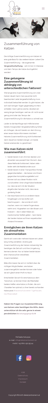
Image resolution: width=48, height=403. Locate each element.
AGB (23, 372)
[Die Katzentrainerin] (14, 9)
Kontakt (23, 382)
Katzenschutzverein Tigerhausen (28, 290)
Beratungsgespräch (26, 313)
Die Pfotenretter (10, 294)
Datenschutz (23, 375)
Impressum (23, 379)
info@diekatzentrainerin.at (26, 340)
